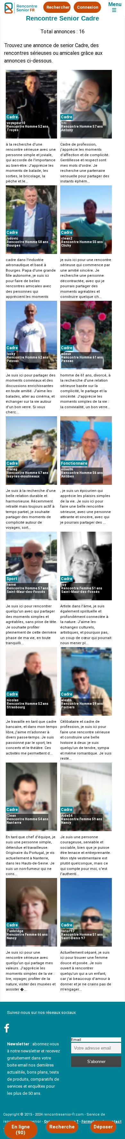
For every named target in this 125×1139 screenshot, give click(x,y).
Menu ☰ (114, 7)
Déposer (103, 1127)
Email (76, 1039)
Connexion (87, 7)
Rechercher (58, 7)
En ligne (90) (21, 1129)
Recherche (62, 1127)
